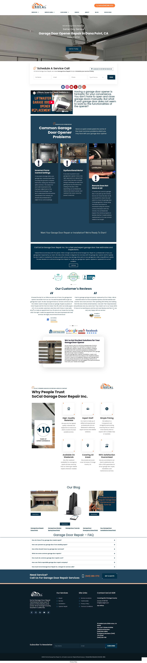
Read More (40, 196)
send (111, 77)
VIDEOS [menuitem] (77, 12)
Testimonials (85, 601)
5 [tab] (75, 325)
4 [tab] (74, 325)
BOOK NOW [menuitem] (107, 12)
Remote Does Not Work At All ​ (71, 186)
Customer (53, 309)
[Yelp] (76, 87)
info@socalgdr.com (103, 603)
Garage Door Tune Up (72, 528)
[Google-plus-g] (84, 87)
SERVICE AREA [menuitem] (49, 12)
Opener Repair (63, 606)
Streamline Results (91, 657)
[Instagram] (67, 87)
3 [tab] (72, 325)
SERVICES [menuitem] (34, 12)
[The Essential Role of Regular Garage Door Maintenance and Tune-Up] (102, 501)
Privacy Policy (85, 604)
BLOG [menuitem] (96, 12)
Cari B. (96, 320)
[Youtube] (71, 87)
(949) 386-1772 (92, 576)
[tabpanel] (52, 302)
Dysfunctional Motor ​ (45, 170)
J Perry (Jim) (54, 307)
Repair (60, 598)
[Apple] (80, 87)
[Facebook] (63, 87)
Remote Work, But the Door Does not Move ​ (100, 188)
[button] (71, 284)
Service (61, 601)
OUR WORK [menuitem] (63, 12)
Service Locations (86, 598)
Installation (62, 604)
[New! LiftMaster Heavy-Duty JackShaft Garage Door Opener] (73, 506)
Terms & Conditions (87, 606)
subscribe (111, 646)
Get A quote (109, 576)
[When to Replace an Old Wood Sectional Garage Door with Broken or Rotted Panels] (44, 501)
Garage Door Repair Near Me (102, 69)
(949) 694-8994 (102, 631)
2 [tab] (71, 325)
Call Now (73, 265)
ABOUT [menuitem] (87, 12)
